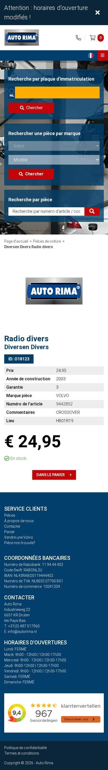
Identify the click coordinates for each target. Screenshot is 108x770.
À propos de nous (19, 521)
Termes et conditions (21, 753)
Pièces (9, 515)
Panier (9, 532)
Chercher (34, 107)
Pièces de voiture (47, 241)
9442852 (64, 403)
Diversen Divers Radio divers (28, 247)
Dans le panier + (54, 475)
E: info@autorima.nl (20, 631)
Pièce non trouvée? (19, 543)
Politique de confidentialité (25, 748)
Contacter (12, 526)
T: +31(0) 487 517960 (22, 626)
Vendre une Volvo (18, 537)
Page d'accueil (16, 241)
